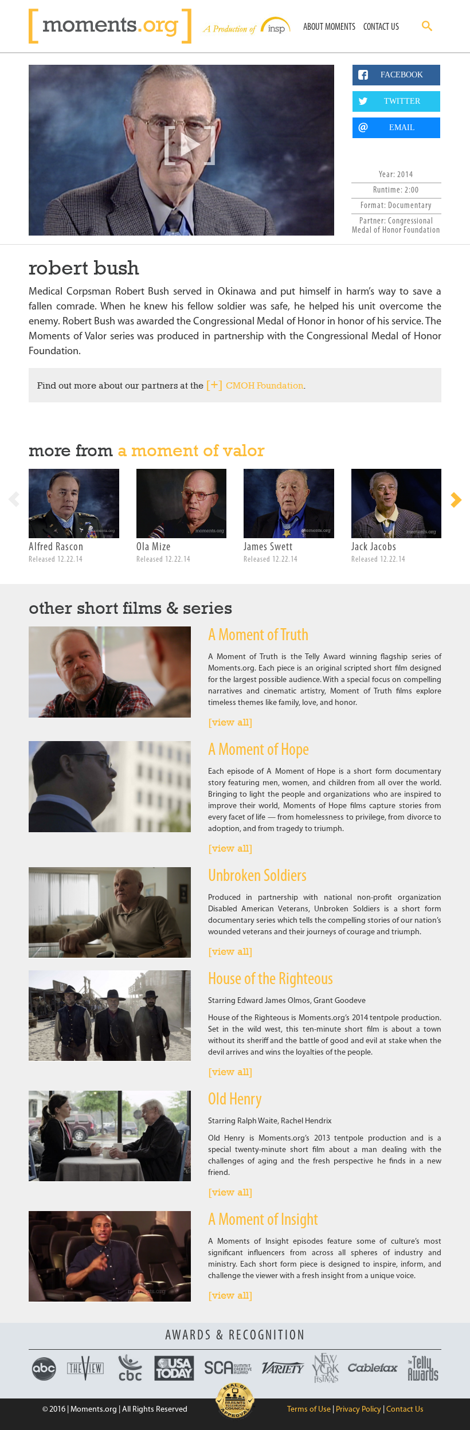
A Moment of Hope (258, 750)
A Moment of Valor (191, 450)
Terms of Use (309, 1409)
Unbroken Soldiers (257, 877)
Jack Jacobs (374, 547)
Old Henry (235, 1100)
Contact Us (381, 27)
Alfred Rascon (56, 547)
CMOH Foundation (264, 385)
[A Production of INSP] (245, 26)
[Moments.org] (114, 26)
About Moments (329, 27)
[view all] (230, 722)
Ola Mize (153, 547)
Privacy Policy (358, 1409)
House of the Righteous (270, 980)
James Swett (268, 547)
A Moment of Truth (258, 636)
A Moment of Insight (263, 1220)
